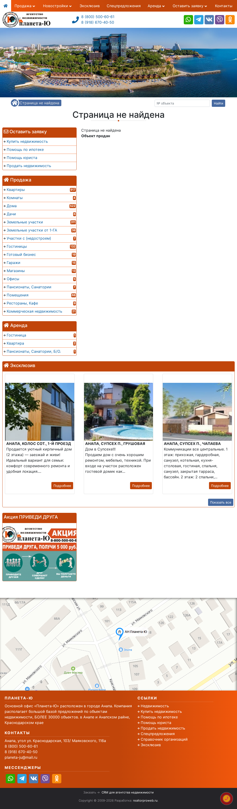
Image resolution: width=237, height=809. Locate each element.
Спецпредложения (124, 5)
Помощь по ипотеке (159, 717)
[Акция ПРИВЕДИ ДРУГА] (39, 552)
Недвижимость (155, 706)
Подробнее (62, 486)
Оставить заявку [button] (189, 5)
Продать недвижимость (163, 728)
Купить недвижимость (161, 711)
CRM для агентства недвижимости (128, 792)
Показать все (220, 502)
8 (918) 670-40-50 (97, 22)
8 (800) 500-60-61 (97, 16)
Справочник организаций (164, 739)
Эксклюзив (90, 5)
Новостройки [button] (56, 5)
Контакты (223, 5)
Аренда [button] (155, 5)
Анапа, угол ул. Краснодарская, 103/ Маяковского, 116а (55, 740)
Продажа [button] (24, 5)
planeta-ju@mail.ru (21, 757)
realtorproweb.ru (145, 800)
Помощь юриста (156, 722)
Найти (218, 103)
